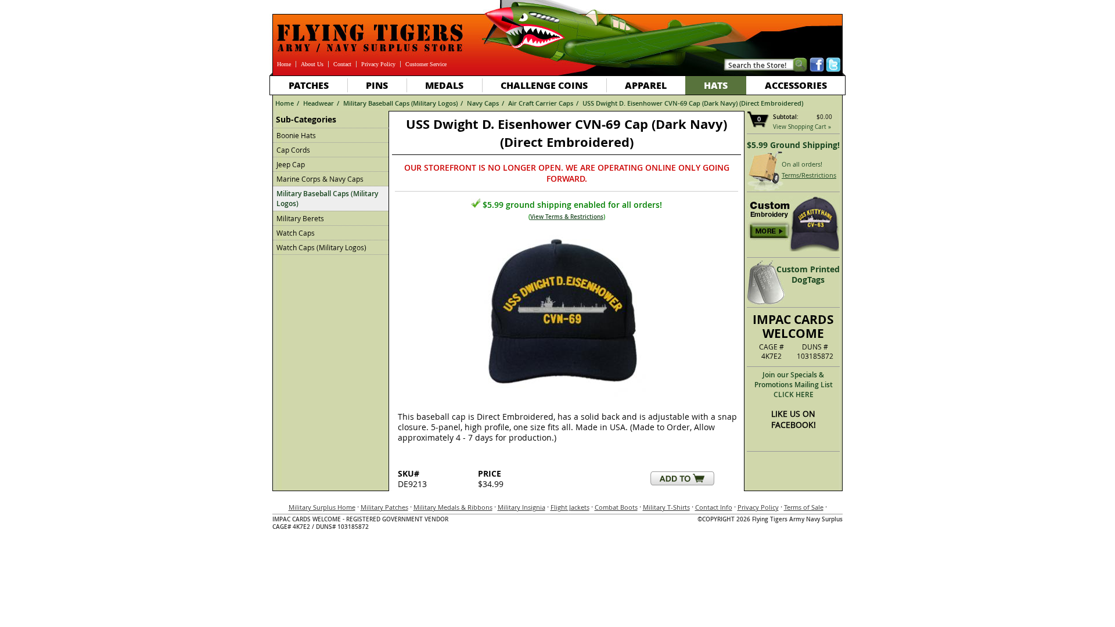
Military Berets (300, 218)
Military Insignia (521, 507)
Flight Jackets (570, 507)
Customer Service (426, 64)
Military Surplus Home (322, 507)
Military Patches (384, 507)
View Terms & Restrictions (566, 217)
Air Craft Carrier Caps (540, 103)
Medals (444, 85)
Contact (342, 64)
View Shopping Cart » (802, 127)
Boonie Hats (296, 135)
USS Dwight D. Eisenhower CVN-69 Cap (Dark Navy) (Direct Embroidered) (692, 103)
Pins (377, 85)
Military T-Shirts (666, 507)
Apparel (646, 85)
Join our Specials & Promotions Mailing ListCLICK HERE (793, 384)
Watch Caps (295, 232)
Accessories (796, 85)
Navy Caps (483, 103)
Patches (309, 85)
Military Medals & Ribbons (452, 507)
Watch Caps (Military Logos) (321, 247)
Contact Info (713, 507)
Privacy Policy (378, 64)
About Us (312, 64)
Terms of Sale (803, 507)
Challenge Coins (544, 85)
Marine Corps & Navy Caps (320, 178)
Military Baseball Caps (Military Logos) (400, 103)
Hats (716, 85)
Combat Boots (616, 507)
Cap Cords (293, 149)
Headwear (318, 103)
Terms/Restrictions (809, 175)
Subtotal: (786, 117)
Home (284, 64)
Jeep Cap (290, 164)
